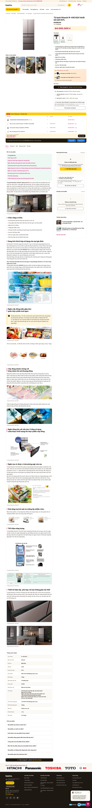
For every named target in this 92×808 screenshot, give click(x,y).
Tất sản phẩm (25, 9)
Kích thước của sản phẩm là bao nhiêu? (19, 733)
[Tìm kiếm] (69, 5)
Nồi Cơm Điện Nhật (28, 785)
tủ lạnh (36, 182)
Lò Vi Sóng (42, 785)
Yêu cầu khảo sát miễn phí (70, 107)
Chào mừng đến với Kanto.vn (11, 1)
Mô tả (7, 146)
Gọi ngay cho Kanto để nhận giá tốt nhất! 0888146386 (30, 1)
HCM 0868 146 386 (10, 786)
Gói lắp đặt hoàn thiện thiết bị (67, 77)
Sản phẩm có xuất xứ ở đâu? (16, 729)
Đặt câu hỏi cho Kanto (71, 208)
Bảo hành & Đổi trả (60, 777)
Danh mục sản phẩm (13, 9)
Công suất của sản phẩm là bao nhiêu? (19, 741)
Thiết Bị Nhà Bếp (21, 13)
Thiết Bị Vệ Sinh (43, 777)
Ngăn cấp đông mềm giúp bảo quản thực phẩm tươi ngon (21, 163)
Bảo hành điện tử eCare (77, 787)
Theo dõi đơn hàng (72, 1)
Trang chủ (8, 13)
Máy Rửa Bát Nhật (28, 789)
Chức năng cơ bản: (12, 158)
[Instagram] (10, 797)
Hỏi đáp (29, 146)
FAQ (17, 146)
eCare (47, 9)
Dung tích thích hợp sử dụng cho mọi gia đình (19, 160)
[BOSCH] (85, 768)
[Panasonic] (33, 768)
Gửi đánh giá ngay (71, 169)
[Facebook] (7, 797)
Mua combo (81, 135)
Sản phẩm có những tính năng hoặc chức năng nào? (22, 750)
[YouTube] (17, 797)
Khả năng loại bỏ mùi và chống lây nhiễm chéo (19, 173)
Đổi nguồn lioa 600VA (65, 73)
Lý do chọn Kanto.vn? (56, 9)
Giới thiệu (42, 9)
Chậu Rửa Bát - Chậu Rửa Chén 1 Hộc (46, 791)
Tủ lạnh (9, 182)
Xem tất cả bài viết (61, 234)
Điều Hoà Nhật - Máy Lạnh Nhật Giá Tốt (46, 783)
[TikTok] (14, 797)
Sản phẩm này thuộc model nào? (17, 724)
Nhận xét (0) (22, 146)
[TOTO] (70, 768)
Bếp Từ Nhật (26, 777)
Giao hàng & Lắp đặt (61, 782)
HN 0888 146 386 (10, 782)
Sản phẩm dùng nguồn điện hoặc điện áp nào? (21, 737)
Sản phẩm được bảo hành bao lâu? (17, 754)
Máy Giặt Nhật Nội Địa (28, 782)
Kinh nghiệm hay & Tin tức (78, 782)
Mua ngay (79, 1)
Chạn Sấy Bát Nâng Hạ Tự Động (46, 788)
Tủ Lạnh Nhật (29, 13)
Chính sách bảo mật (61, 780)
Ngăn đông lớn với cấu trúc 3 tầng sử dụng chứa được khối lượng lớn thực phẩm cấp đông (29, 168)
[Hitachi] (14, 768)
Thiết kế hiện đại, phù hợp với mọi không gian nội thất (21, 178)
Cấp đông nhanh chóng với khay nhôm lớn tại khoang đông (22, 165)
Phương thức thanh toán (61, 785)
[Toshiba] (53, 768)
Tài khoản (84, 1)
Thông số (12, 146)
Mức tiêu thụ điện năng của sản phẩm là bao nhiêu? (22, 746)
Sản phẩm (13, 13)
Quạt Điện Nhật (43, 780)
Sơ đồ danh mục (76, 785)
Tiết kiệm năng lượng (13, 175)
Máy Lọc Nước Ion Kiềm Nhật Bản (31, 787)
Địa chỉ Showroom (63, 1)
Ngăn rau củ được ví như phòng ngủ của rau (18, 170)
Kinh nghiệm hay (34, 9)
